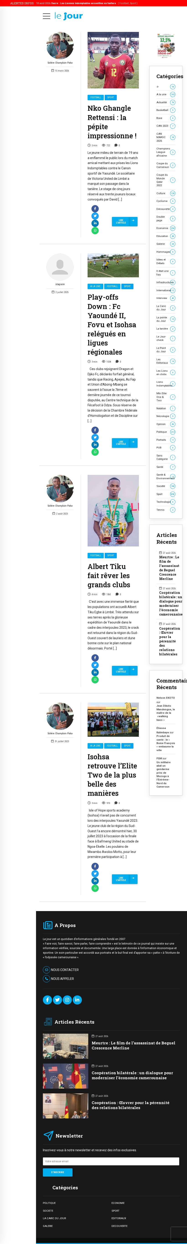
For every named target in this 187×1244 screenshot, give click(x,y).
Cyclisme (165, 201)
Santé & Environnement (165, 476)
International (165, 290)
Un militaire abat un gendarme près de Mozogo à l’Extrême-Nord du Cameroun (163, 774)
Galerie (165, 243)
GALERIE (48, 1226)
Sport (110, 97)
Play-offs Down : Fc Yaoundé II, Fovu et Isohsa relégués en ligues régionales (112, 324)
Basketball (165, 110)
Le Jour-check (165, 338)
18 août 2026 (87, 3)
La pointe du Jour (165, 319)
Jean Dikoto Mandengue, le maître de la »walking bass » (165, 712)
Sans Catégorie (165, 457)
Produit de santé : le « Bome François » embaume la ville (165, 743)
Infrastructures (165, 282)
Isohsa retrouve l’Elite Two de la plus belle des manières (112, 775)
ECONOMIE (118, 1203)
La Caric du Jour (165, 307)
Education (165, 236)
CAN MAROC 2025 (165, 137)
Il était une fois (165, 272)
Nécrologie (165, 416)
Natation (165, 408)
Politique (165, 431)
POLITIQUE (49, 1203)
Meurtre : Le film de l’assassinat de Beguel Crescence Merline (169, 568)
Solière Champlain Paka (60, 62)
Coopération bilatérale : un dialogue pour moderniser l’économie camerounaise (171, 603)
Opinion (165, 424)
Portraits (165, 439)
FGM (159, 758)
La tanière (165, 328)
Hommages (165, 251)
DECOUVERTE (119, 1226)
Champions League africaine (165, 152)
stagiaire (60, 284)
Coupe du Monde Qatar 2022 (165, 180)
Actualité (165, 102)
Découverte (165, 209)
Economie (165, 228)
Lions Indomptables (165, 383)
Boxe (165, 118)
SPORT (115, 1210)
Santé (165, 467)
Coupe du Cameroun (165, 165)
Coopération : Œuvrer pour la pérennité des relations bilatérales (169, 641)
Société (165, 486)
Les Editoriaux (165, 361)
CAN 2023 (165, 125)
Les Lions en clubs (165, 372)
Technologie (165, 501)
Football (95, 97)
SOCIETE (48, 1210)
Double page (165, 218)
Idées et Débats (165, 261)
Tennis (165, 509)
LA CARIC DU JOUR (54, 1218)
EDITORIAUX (119, 1218)
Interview (165, 298)
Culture (165, 193)
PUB (165, 447)
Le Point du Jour (165, 349)
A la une (95, 286)
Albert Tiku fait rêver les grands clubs (109, 575)
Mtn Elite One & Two (165, 397)
